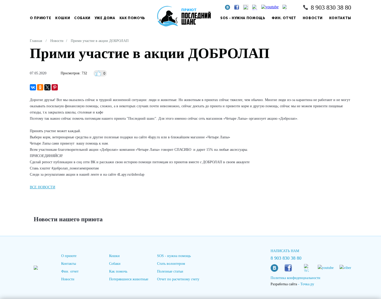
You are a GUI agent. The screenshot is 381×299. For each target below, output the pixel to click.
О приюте (40, 18)
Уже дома (105, 18)
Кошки (62, 18)
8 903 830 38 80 (331, 7)
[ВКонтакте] (33, 87)
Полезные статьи (170, 271)
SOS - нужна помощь (242, 18)
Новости (313, 18)
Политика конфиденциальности (295, 278)
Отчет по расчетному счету (178, 279)
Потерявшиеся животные (128, 279)
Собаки (82, 18)
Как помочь (132, 18)
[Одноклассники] (40, 87)
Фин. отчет (284, 18)
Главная (36, 41)
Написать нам (285, 251)
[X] (47, 87)
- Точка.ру (292, 284)
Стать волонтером (171, 264)
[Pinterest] (55, 87)
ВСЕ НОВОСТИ (42, 187)
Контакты (340, 18)
